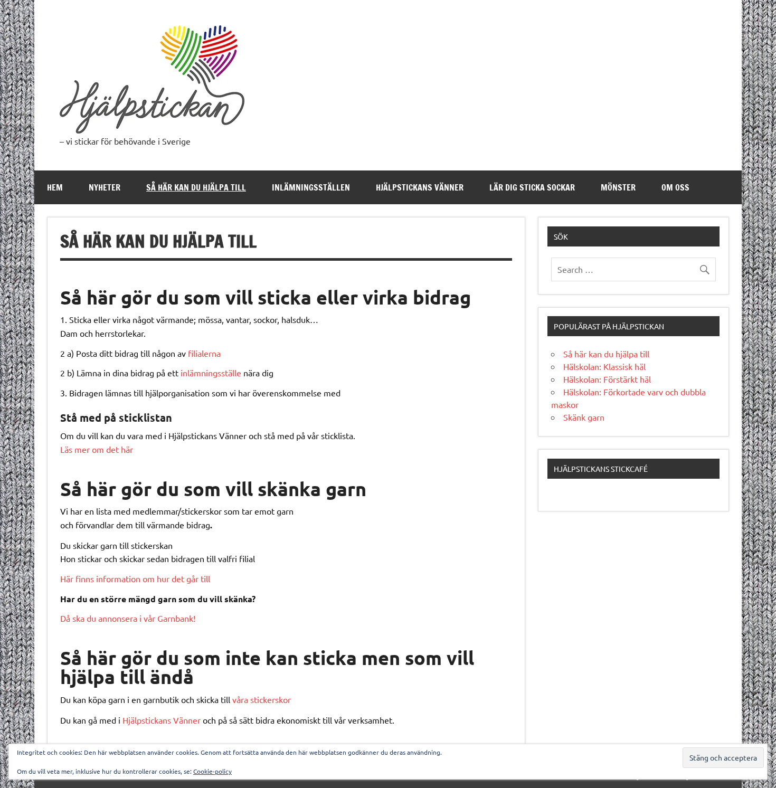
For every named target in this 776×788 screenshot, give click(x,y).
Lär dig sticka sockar (532, 187)
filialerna (204, 353)
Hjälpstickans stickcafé (601, 468)
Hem (55, 187)
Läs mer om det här (96, 449)
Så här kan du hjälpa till (196, 187)
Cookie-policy (212, 771)
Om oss (675, 187)
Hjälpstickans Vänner (419, 187)
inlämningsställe (211, 372)
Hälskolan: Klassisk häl (604, 366)
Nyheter (104, 187)
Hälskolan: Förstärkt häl (607, 379)
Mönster (618, 187)
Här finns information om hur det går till (135, 578)
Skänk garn (583, 417)
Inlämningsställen (311, 187)
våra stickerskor (261, 699)
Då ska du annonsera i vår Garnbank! (127, 618)
